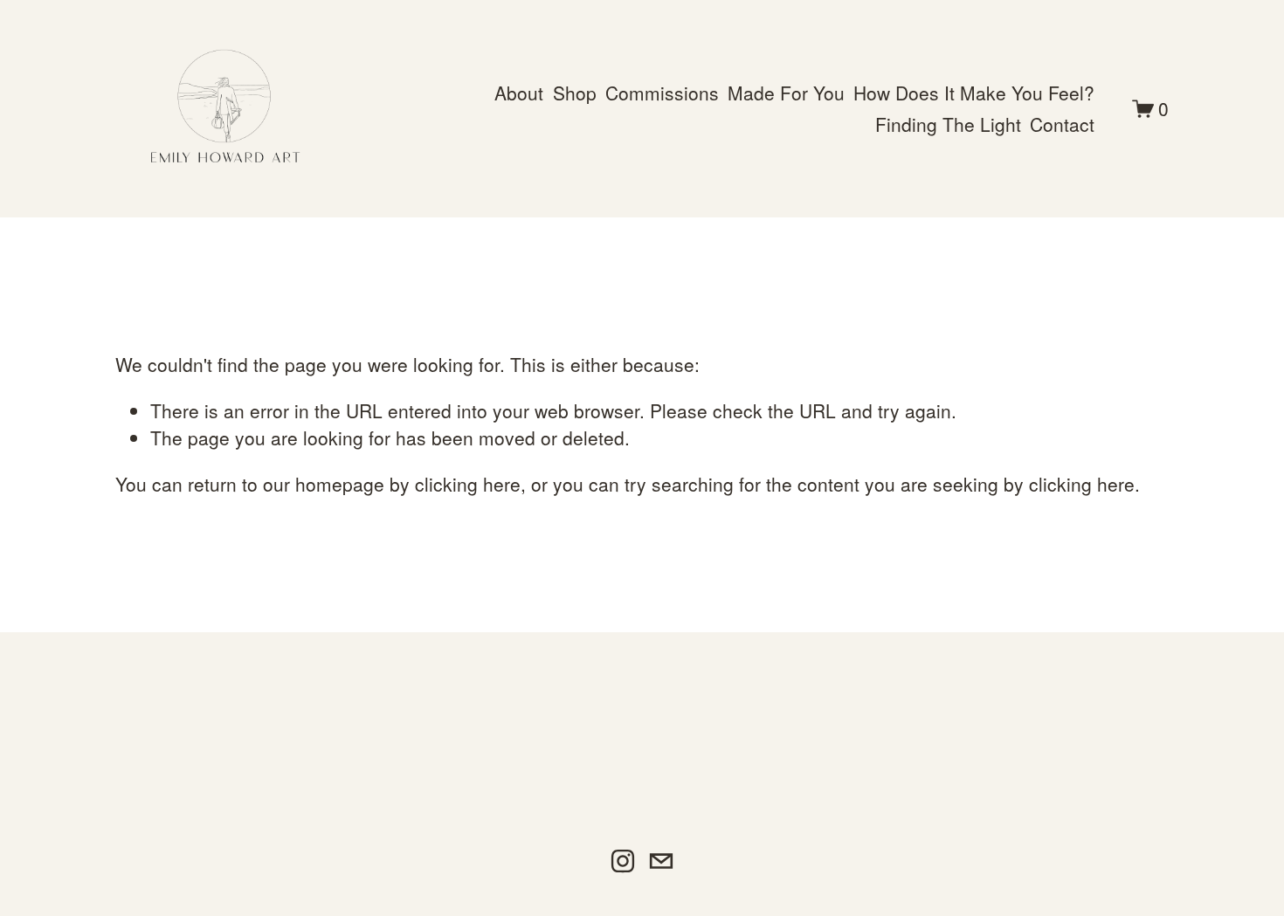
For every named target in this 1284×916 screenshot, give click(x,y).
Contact (1062, 124)
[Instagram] (623, 861)
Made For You (786, 92)
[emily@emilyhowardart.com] (661, 861)
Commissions (662, 92)
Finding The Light (948, 124)
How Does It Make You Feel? (973, 92)
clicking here (468, 484)
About (518, 92)
